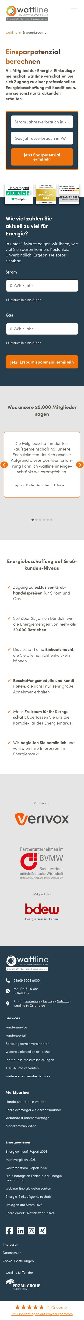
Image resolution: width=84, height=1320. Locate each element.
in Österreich (29, 1005)
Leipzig (48, 1001)
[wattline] (27, 13)
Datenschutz (12, 1253)
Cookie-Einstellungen (18, 1261)
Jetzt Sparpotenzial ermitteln (42, 157)
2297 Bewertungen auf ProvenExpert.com (42, 1314)
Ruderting (32, 1001)
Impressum (11, 1244)
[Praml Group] (23, 1284)
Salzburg (64, 1001)
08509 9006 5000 (27, 980)
